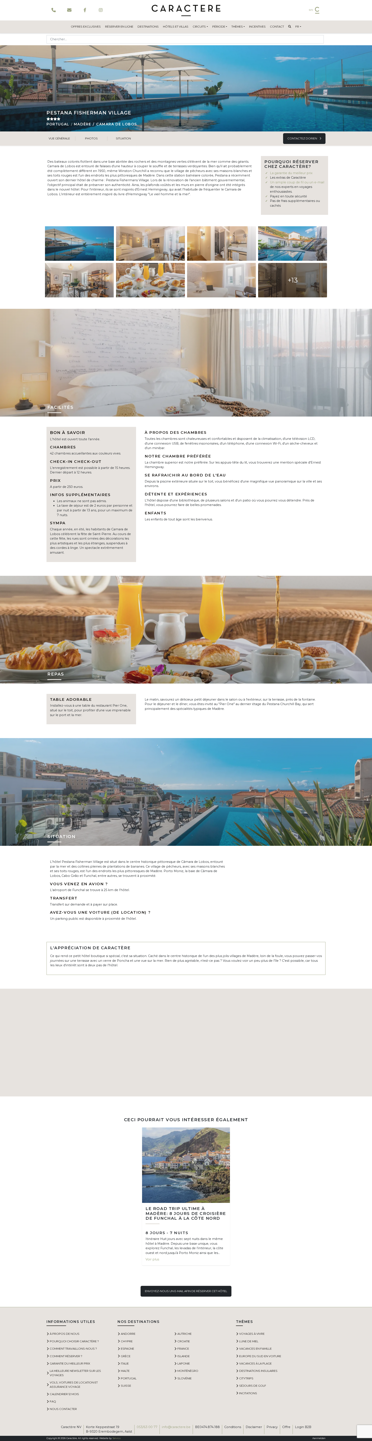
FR (297, 26)
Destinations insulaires (258, 1370)
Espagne (127, 1348)
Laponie (183, 1363)
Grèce (125, 1356)
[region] (186, 1042)
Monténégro (187, 1370)
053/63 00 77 (147, 1427)
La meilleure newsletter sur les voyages (75, 1373)
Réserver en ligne (119, 26)
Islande (183, 1356)
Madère (82, 124)
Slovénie (184, 1378)
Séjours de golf (252, 1385)
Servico (116, 1438)
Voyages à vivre (252, 1333)
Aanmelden (319, 1438)
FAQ (53, 1401)
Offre (286, 1427)
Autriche (184, 1333)
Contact (277, 26)
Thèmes (237, 26)
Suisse (126, 1385)
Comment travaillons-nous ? (73, 1348)
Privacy (272, 1427)
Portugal (57, 124)
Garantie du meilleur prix (70, 1363)
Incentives (257, 26)
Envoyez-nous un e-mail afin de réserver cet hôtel (186, 1291)
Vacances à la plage (255, 1363)
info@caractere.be (176, 1427)
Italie (125, 1363)
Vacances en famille (255, 1348)
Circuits (199, 26)
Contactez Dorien (302, 138)
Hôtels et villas (175, 26)
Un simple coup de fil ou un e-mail (297, 182)
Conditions (232, 1427)
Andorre (128, 1333)
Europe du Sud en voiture (260, 1356)
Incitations (248, 1393)
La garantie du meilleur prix (291, 173)
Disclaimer (254, 1427)
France (183, 1348)
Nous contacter (63, 1409)
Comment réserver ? (66, 1356)
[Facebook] (85, 10)
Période (218, 26)
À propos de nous (64, 1333)
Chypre (127, 1341)
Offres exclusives (86, 26)
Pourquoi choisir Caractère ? (74, 1341)
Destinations (148, 26)
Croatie (183, 1341)
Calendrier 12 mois (64, 1394)
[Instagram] (101, 10)
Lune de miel (248, 1341)
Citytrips (246, 1378)
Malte (125, 1370)
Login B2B (303, 1427)
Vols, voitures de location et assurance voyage (74, 1384)
